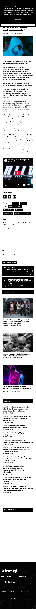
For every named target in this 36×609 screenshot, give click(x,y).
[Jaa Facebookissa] (5, 196)
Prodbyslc (19, 210)
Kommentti (6, 229)
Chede (11, 206)
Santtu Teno (8, 213)
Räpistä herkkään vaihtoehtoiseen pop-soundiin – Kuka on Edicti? (16, 270)
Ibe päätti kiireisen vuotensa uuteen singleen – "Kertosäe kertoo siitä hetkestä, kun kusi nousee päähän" (20, 283)
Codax (18, 206)
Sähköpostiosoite (8, 255)
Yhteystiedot (23, 577)
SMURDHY (18, 213)
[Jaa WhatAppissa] (14, 196)
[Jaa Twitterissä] (9, 196)
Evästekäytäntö (15, 599)
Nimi (3, 250)
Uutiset (23, 203)
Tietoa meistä (6, 577)
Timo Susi (26, 213)
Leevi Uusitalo (8, 210)
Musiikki (15, 203)
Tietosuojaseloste (28, 599)
